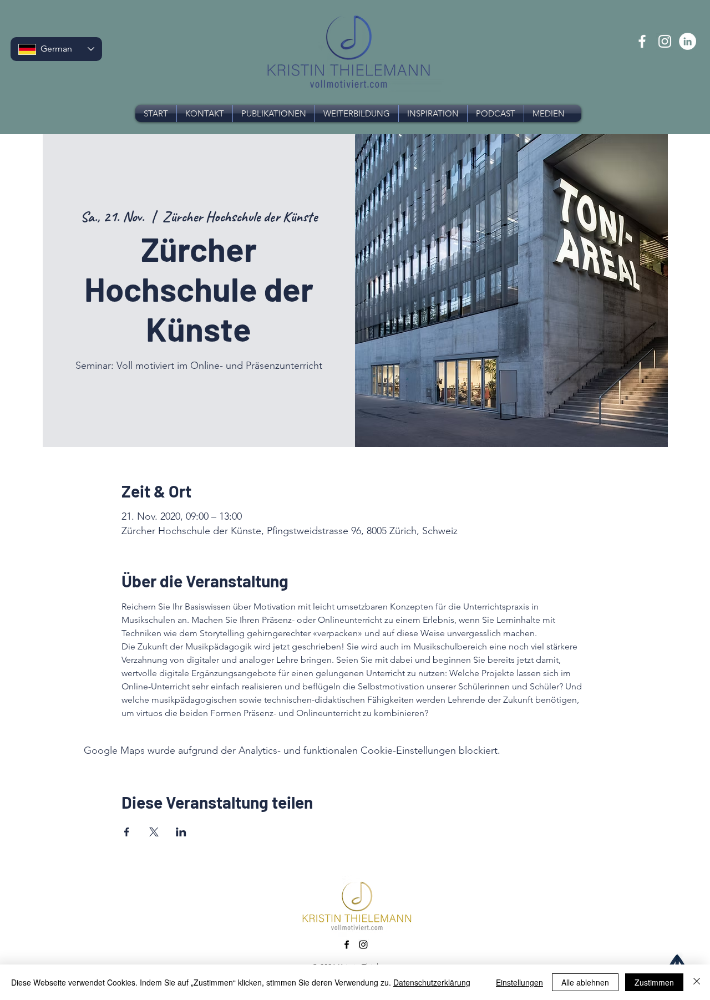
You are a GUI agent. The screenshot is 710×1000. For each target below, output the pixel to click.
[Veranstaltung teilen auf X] (154, 832)
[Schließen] (696, 982)
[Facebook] (642, 41)
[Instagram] (664, 41)
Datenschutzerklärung (431, 982)
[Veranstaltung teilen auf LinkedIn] (181, 832)
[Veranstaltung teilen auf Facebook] (126, 832)
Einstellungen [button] (519, 982)
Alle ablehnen (585, 982)
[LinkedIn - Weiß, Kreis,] (687, 41)
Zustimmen (654, 982)
